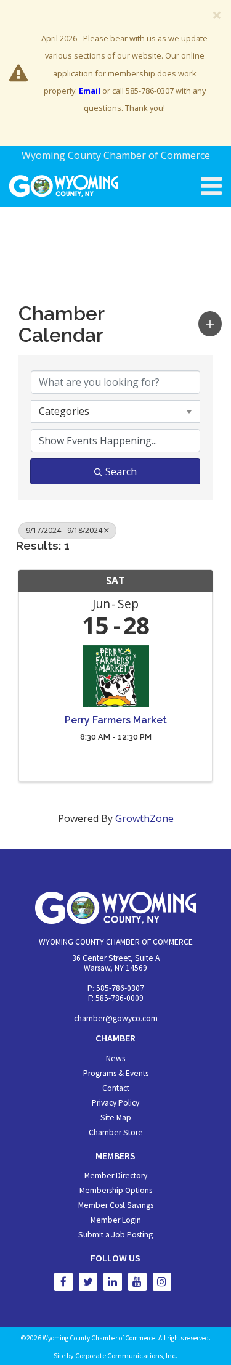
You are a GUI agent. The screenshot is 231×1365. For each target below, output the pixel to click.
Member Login (116, 1220)
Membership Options (115, 1190)
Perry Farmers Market (116, 720)
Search (121, 471)
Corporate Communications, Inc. (126, 1355)
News (115, 1058)
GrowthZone (144, 818)
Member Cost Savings (115, 1205)
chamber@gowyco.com (116, 1018)
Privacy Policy (115, 1103)
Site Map (115, 1117)
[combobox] (115, 411)
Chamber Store (116, 1132)
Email (89, 90)
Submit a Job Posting (115, 1234)
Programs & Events (115, 1073)
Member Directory (115, 1175)
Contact (115, 1088)
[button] (210, 323)
